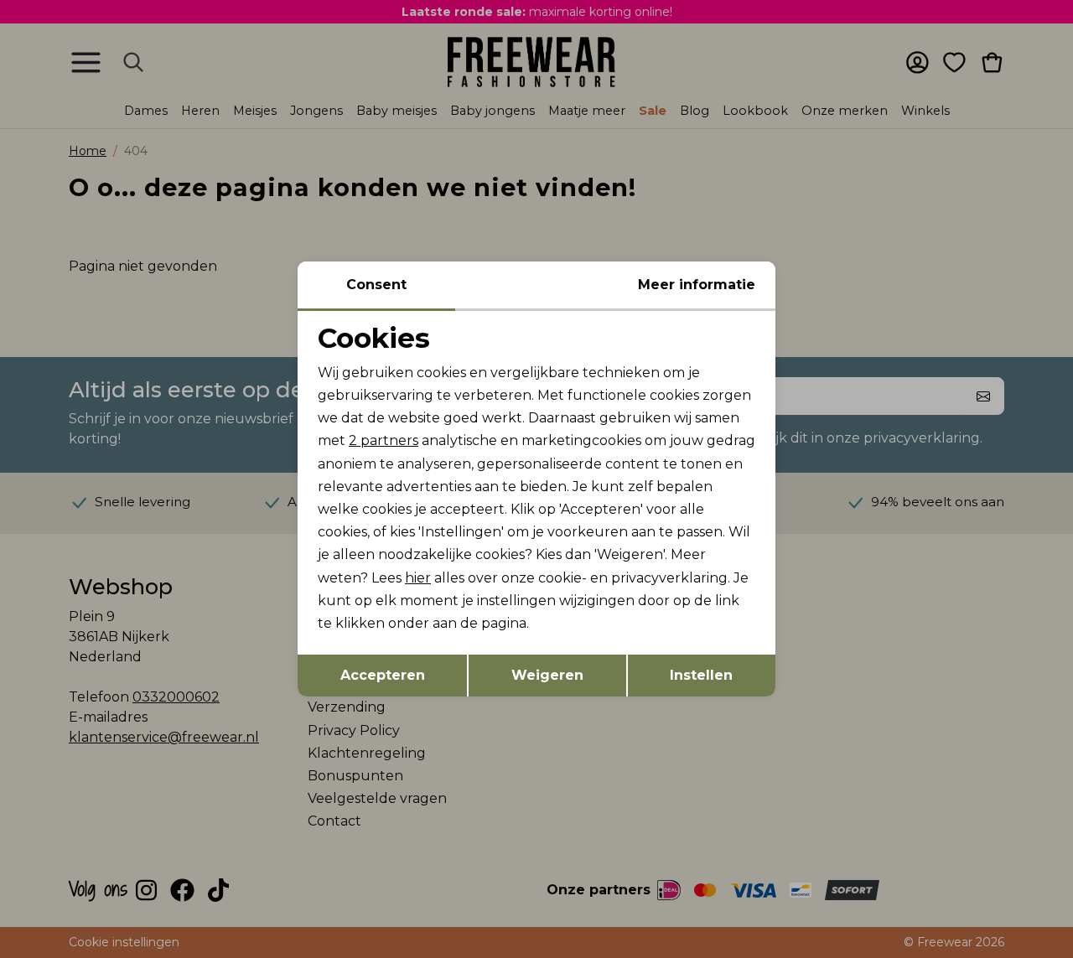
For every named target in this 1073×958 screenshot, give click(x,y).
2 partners (383, 440)
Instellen (701, 675)
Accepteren (382, 675)
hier (418, 578)
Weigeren (547, 675)
